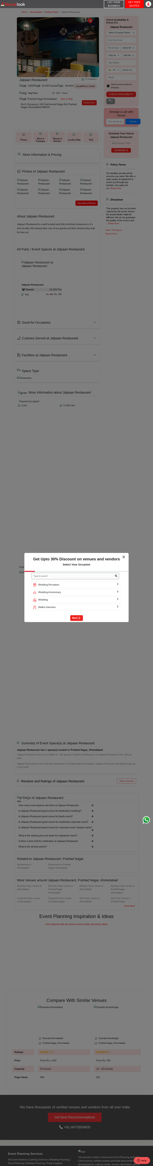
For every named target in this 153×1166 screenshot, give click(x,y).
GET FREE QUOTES (134, 4)
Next (74, 618)
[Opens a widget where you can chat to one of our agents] (142, 1161)
